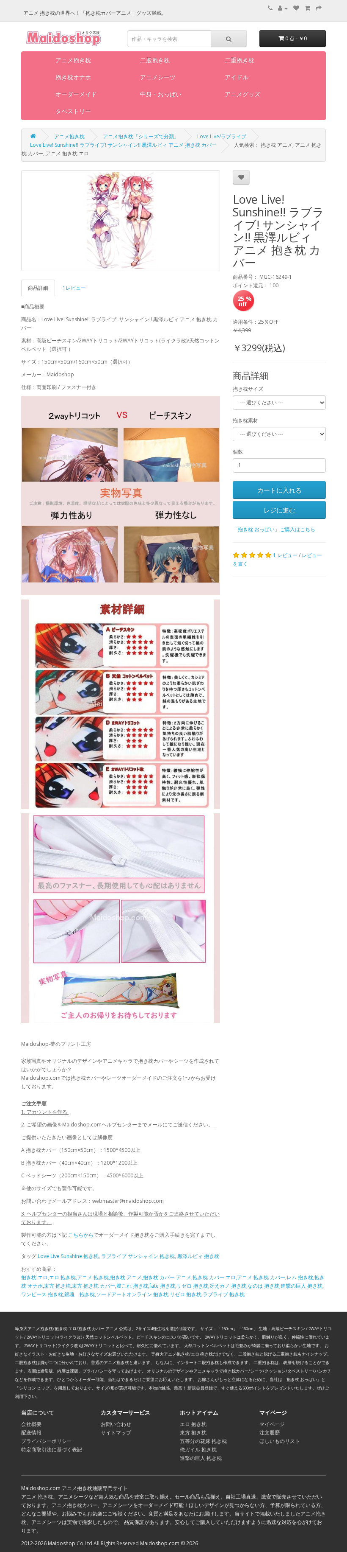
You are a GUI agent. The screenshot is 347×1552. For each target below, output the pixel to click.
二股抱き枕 (155, 60)
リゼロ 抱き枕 (192, 1285)
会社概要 (31, 1424)
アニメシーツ (158, 77)
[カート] (307, 8)
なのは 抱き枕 (263, 1285)
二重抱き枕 (239, 60)
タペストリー (73, 111)
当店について (37, 1412)
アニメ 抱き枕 (37, 1496)
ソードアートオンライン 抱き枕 (132, 1294)
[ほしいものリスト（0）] (296, 8)
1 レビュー (285, 555)
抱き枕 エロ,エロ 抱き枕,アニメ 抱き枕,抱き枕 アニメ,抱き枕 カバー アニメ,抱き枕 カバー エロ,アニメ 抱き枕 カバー (153, 1277)
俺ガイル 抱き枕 (198, 1449)
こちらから (81, 1234)
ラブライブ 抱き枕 (224, 1294)
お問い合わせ (116, 1424)
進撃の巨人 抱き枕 (301, 1285)
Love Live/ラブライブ (221, 136)
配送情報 (31, 1432)
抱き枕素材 (245, 420)
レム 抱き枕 (299, 1277)
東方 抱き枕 (57, 1285)
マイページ (272, 1424)
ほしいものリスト (279, 1441)
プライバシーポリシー (46, 1441)
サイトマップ (116, 1432)
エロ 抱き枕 (193, 1424)
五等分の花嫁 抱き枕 (203, 1441)
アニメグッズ (242, 94)
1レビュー (74, 287)
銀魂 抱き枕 (79, 1294)
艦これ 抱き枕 (132, 1285)
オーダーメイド (76, 94)
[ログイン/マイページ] (283, 8)
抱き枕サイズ (248, 388)
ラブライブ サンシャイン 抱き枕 (138, 1256)
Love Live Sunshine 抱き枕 (68, 1256)
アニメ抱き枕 (73, 60)
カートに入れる (279, 490)
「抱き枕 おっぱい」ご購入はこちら (274, 529)
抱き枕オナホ (73, 77)
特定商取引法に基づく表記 (51, 1449)
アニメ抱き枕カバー (74, 1505)
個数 (238, 451)
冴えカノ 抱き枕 (227, 1285)
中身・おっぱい (161, 94)
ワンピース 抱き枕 (42, 1294)
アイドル (236, 77)
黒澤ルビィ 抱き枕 (198, 1256)
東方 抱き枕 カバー (93, 1285)
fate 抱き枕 (162, 1285)
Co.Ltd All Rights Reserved (108, 1543)
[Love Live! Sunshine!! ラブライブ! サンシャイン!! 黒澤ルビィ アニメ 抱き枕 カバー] (120, 220)
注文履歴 (269, 1432)
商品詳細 (38, 287)
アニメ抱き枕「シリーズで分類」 (141, 136)
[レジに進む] (319, 8)
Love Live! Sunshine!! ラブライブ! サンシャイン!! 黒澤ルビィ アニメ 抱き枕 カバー (123, 144)
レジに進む (279, 510)
